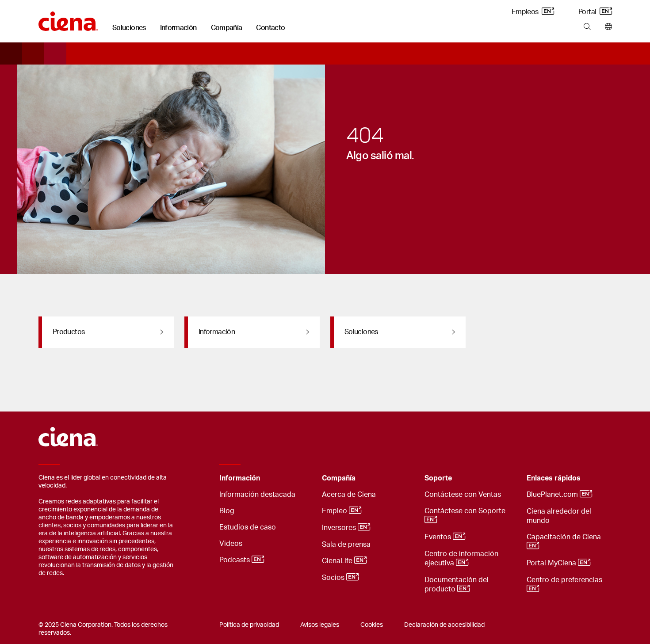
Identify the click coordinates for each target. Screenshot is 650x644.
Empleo (335, 510)
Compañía (226, 27)
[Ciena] (68, 18)
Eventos (438, 537)
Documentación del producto (456, 584)
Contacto (270, 27)
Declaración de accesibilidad (444, 625)
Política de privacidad (249, 625)
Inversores (340, 527)
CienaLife (338, 560)
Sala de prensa (346, 544)
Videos (230, 543)
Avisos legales (319, 625)
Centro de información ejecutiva (461, 558)
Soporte (438, 478)
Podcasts (235, 560)
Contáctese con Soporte (465, 510)
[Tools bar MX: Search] (587, 26)
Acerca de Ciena (349, 494)
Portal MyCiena (552, 563)
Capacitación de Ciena (565, 537)
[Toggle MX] (301, 478)
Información (178, 27)
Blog (226, 510)
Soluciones (129, 27)
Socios (334, 577)
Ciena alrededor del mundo (559, 516)
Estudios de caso (247, 527)
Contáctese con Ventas (462, 494)
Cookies (371, 625)
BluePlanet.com (553, 494)
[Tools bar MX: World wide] (606, 26)
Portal (588, 11)
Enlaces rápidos (554, 478)
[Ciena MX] (68, 432)
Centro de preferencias (565, 579)
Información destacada (257, 494)
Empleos (526, 11)
